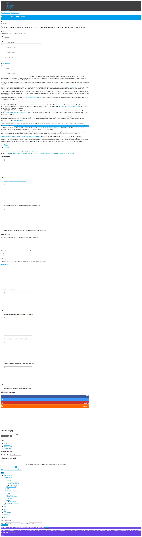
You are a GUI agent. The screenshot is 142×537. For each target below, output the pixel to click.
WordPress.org (8, 448)
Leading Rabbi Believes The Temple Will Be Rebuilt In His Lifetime (55, 153)
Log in (5, 443)
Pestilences (12, 501)
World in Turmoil (11, 487)
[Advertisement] (45, 277)
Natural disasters (14, 492)
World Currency (13, 485)
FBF (2, 470)
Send (2, 524)
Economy (7, 37)
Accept (46, 527)
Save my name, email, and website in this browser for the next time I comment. (24, 262)
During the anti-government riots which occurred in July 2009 (53, 127)
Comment (3, 250)
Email (3, 256)
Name (3, 253)
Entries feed (7, 445)
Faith (8, 479)
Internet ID (24, 152)
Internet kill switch (32, 152)
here (21, 532)
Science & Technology (10, 109)
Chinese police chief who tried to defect (70, 106)
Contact (9, 8)
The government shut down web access (18, 112)
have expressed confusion (32, 97)
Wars (8, 488)
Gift (8, 3)
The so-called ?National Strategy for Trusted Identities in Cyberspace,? (20, 136)
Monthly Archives (5, 455)
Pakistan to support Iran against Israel (20, 153)
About (8, 10)
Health (8, 500)
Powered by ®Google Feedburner (13, 470)
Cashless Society (14, 483)
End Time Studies (6, 21)
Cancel (6, 524)
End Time (9, 498)
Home (8, 2)
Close (2, 535)
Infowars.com (6, 63)
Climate (9, 490)
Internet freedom (16, 152)
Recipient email (24, 523)
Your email (4, 523)
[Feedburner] (10, 436)
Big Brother (7, 83)
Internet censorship (6, 152)
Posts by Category (6, 434)
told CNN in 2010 (18, 120)
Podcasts (6, 506)
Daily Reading (10, 5)
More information (39, 527)
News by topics (8, 477)
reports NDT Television (76, 87)
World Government (12, 497)
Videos (5, 505)
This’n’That (10, 7)
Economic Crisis (11, 42)
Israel (8, 493)
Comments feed (8, 446)
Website (3, 259)
